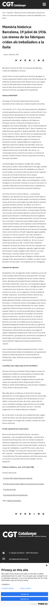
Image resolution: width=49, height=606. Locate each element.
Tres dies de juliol (9, 489)
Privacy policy (25, 588)
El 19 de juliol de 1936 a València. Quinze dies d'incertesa (23, 484)
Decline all (24, 599)
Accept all (24, 594)
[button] (16, 60)
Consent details (7, 588)
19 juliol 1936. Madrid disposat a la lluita (17, 478)
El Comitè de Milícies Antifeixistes (15, 495)
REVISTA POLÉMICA (14, 501)
